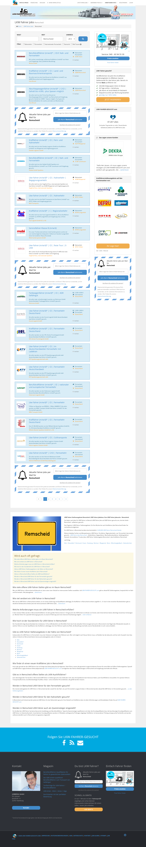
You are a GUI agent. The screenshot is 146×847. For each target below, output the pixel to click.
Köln (65, 543)
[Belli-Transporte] (21, 199)
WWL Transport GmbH (35, 412)
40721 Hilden (79, 197)
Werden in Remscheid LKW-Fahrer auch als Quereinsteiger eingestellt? (35, 581)
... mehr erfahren (86, 615)
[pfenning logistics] (104, 189)
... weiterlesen (37, 592)
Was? (19, 35)
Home (19, 26)
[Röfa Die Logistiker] (121, 233)
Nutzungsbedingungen (59, 836)
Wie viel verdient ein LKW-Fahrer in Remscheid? (28, 562)
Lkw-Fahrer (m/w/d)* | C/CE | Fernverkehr (48, 453)
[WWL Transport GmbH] (21, 406)
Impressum (45, 836)
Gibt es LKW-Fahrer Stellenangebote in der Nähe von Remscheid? (33, 569)
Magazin (42, 2)
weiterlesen (124, 170)
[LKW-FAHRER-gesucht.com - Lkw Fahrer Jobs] (15, 2)
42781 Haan (78, 56)
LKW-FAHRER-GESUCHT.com (90, 590)
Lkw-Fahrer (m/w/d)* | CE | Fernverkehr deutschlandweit (47, 368)
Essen (84, 543)
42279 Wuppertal (80, 143)
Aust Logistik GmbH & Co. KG (37, 220)
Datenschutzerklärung (59, 131)
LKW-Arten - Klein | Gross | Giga (55, 791)
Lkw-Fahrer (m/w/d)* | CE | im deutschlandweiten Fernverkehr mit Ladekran (45, 349)
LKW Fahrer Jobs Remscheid (78, 535)
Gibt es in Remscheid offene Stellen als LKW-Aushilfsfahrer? (32, 574)
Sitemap (103, 836)
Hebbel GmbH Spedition (36, 170)
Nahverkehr (28, 44)
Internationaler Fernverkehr (53, 44)
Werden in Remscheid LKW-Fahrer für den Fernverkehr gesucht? (33, 576)
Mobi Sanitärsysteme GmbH (37, 238)
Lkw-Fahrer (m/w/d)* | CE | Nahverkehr (46, 195)
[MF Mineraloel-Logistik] (121, 191)
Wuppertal (103, 543)
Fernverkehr (38, 44)
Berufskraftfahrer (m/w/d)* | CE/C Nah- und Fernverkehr (48, 54)
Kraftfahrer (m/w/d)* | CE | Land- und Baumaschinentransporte (46, 72)
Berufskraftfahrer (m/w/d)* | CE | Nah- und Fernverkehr (48, 159)
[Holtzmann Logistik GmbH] (21, 388)
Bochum (96, 543)
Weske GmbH (33, 63)
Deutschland (79, 296)
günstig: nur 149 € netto (107, 95)
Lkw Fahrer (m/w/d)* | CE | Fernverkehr (47, 402)
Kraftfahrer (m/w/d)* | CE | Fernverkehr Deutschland (47, 329)
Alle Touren (76, 44)
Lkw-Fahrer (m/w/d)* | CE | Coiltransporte (48, 437)
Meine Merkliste (54, 2)
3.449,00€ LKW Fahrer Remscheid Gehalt (109, 530)
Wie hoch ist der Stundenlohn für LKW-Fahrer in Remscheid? (32, 566)
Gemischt (67, 44)
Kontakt (87, 836)
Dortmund (78, 543)
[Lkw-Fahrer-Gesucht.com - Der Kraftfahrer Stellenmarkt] (24, 12)
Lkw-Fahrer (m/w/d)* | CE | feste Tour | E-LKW (48, 246)
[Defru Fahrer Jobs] (104, 203)
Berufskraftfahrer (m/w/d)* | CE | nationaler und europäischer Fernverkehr (49, 385)
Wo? (43, 35)
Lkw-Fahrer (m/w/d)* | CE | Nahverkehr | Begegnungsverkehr (47, 178)
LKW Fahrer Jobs (28, 26)
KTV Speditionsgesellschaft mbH (38, 359)
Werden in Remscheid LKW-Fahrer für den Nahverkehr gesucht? (33, 579)
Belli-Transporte (34, 203)
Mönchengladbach (116, 543)
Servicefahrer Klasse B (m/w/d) (43, 228)
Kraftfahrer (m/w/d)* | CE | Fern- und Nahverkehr (46, 141)
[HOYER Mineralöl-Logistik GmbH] (104, 216)
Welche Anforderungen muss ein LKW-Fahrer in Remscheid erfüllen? (34, 564)
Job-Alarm (95, 836)
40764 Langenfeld (80, 212)
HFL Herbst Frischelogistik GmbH (39, 339)
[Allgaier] (121, 203)
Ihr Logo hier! (113, 246)
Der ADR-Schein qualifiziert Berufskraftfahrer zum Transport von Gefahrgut (56, 780)
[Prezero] (104, 233)
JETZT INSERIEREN (113, 99)
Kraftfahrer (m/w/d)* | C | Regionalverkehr (48, 211)
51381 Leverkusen (80, 161)
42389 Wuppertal (80, 179)
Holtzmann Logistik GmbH (36, 395)
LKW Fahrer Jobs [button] (82, 2)
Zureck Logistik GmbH (35, 321)
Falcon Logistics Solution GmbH (38, 445)
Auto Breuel (32, 81)
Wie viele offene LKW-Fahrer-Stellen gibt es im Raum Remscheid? (33, 559)
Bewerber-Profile (96, 2)
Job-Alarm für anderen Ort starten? (70, 125)
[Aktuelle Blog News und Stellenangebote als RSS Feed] (72, 743)
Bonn (108, 543)
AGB (70, 836)
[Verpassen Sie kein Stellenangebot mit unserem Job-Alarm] (80, 743)
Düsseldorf (71, 543)
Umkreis (69, 35)
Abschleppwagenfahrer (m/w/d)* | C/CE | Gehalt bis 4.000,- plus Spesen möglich (47, 89)
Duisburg (90, 543)
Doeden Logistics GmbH (36, 150)
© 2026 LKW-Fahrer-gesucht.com (28, 836)
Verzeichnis (34, 2)
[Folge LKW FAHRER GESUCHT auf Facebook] (64, 743)
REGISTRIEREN (123, 2)
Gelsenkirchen (127, 543)
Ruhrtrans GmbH (34, 303)
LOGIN (131, 2)
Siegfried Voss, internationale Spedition (40, 188)
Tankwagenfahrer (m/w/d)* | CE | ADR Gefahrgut (46, 294)
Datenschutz (78, 836)
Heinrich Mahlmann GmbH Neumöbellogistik (42, 460)
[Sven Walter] (121, 216)
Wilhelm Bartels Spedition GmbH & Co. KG (41, 430)
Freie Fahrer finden (113, 62)
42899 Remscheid (80, 72)
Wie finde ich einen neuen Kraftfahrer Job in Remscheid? (30, 571)
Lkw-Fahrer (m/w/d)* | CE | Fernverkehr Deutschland (47, 311)
